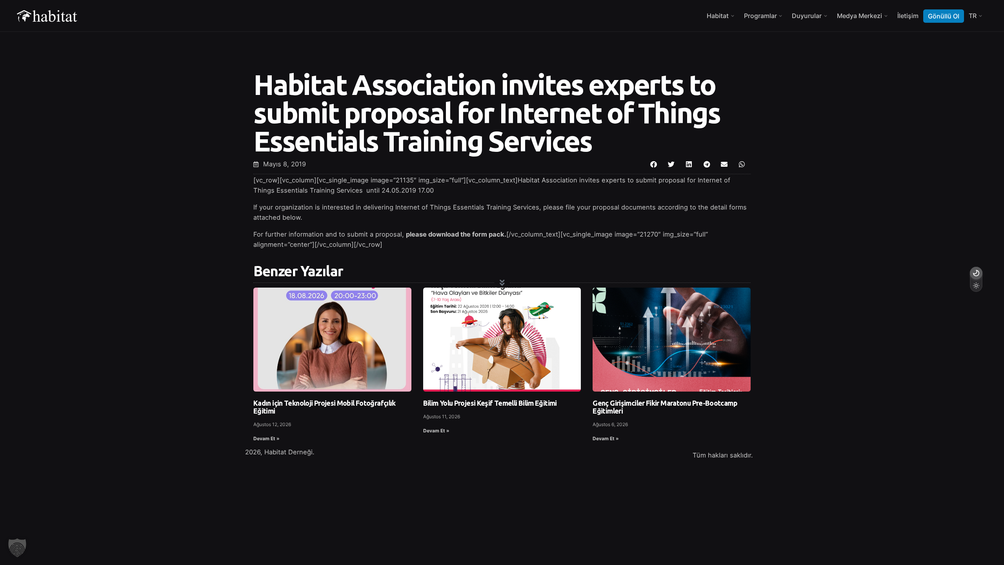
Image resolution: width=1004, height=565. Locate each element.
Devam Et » (266, 438)
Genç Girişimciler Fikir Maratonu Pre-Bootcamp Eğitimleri (665, 407)
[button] (653, 164)
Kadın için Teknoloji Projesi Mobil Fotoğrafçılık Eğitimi (324, 407)
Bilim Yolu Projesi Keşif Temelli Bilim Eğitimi (490, 403)
